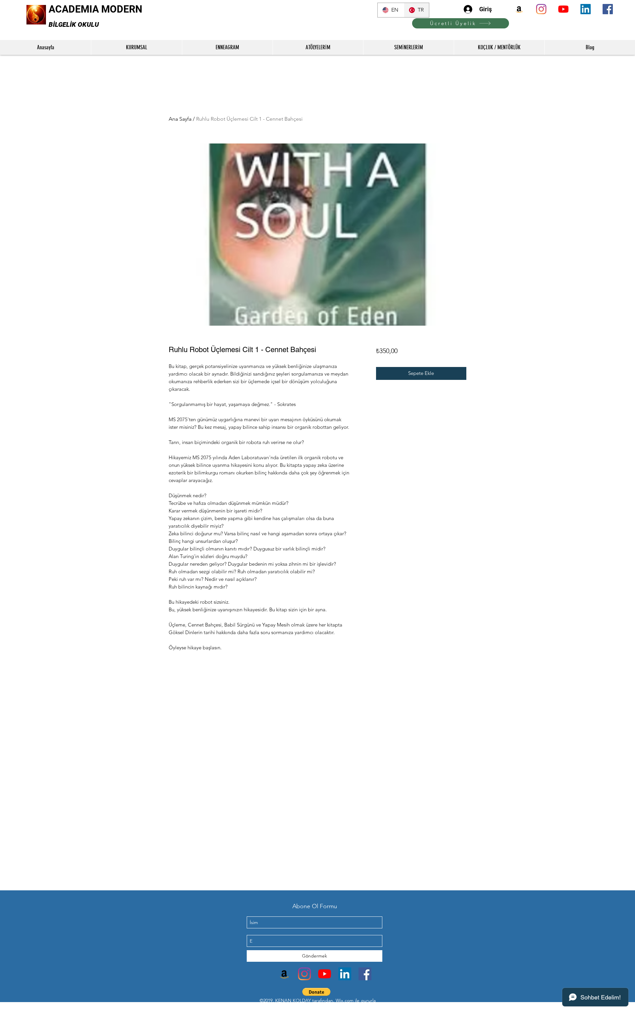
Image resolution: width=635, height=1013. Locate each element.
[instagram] (541, 9)
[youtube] (563, 9)
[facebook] (608, 9)
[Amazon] (519, 9)
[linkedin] (585, 9)
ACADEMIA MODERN (95, 9)
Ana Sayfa (180, 119)
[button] (316, 992)
